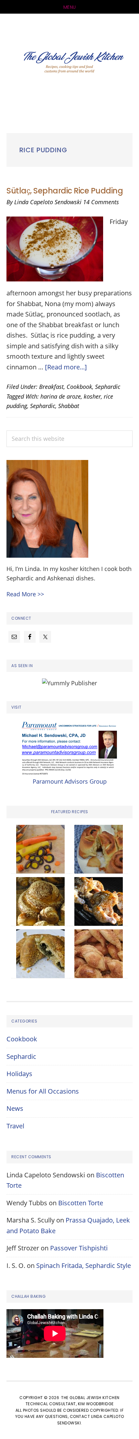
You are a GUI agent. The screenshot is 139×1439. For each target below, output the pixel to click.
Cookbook (79, 387)
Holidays (19, 1073)
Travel (15, 1126)
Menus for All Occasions (42, 1091)
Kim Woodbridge (96, 1404)
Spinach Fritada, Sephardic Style (83, 1265)
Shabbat (68, 406)
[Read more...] (66, 367)
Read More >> (25, 594)
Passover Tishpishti (79, 1248)
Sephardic (107, 387)
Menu (69, 7)
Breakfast (51, 387)
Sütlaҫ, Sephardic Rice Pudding (64, 190)
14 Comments (101, 202)
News (14, 1108)
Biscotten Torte (80, 1202)
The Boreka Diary (69, 64)
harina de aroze (60, 396)
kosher (92, 396)
